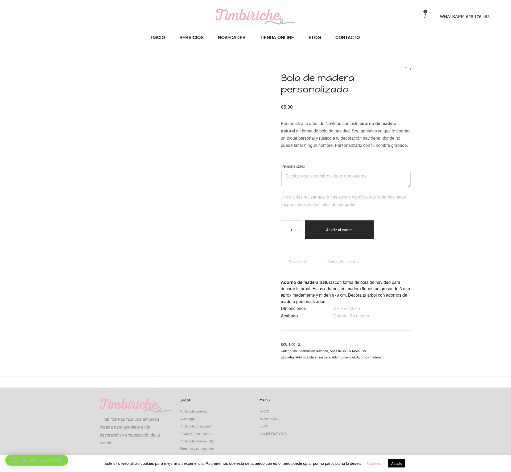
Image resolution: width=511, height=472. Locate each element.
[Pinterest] (41, 13)
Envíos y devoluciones (196, 433)
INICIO (264, 411)
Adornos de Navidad (313, 350)
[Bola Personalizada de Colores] (405, 67)
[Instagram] (23, 13)
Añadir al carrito (339, 229)
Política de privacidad (195, 426)
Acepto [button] (396, 463)
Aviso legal (188, 418)
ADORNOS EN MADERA (348, 350)
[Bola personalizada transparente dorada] (410, 67)
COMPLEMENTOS (273, 433)
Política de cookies (193, 411)
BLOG (263, 426)
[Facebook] (32, 13)
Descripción (298, 261)
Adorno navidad (343, 357)
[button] (36, 460)
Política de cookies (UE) (197, 441)
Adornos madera (369, 357)
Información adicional (342, 261)
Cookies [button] (374, 463)
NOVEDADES (269, 418)
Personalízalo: (302, 166)
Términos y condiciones (197, 448)
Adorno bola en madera (313, 357)
